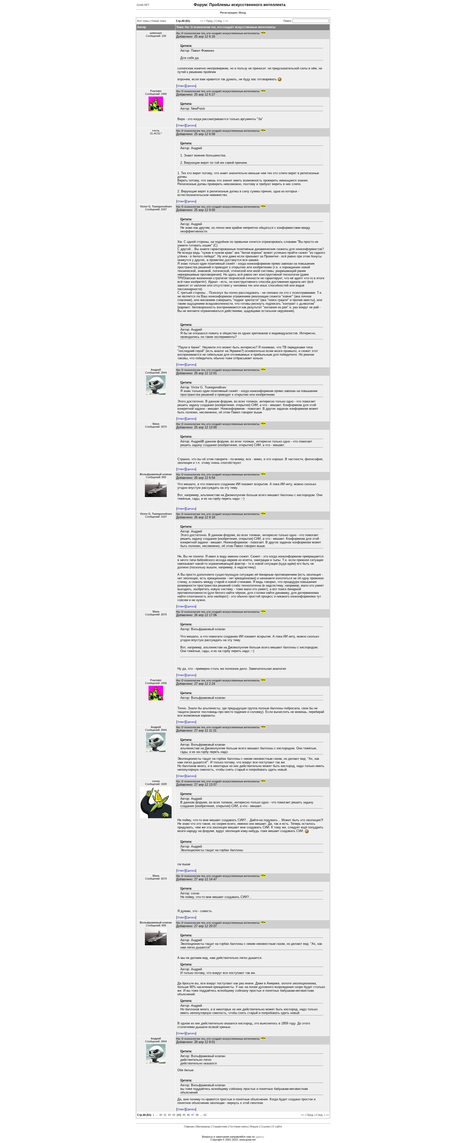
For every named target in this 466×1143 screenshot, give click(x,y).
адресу (260, 1136)
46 (188, 1114)
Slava (155, 423)
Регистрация (228, 12)
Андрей (156, 369)
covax (156, 781)
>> (226, 20)
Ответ (181, 85)
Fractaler (155, 91)
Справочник (219, 1126)
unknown (156, 33)
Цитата (191, 85)
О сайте (277, 1126)
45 (184, 1114)
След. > (220, 20)
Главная (189, 1126)
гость (155, 130)
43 (173, 1114)
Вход (242, 12)
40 (160, 1114)
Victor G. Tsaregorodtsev (156, 206)
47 (192, 1114)
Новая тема (158, 20)
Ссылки (265, 1126)
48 (197, 1114)
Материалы (203, 1126)
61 (205, 1114)
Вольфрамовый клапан (156, 474)
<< (201, 20)
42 (169, 1114)
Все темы (143, 20)
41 (165, 1114)
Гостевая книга (238, 1126)
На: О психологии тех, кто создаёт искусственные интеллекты (217, 33)
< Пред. (208, 20)
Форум (254, 1126)
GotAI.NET (143, 4)
